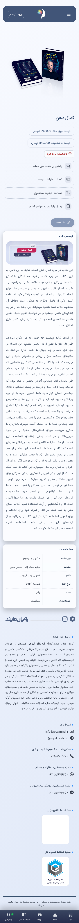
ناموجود (60, 222)
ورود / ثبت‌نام (15, 14)
